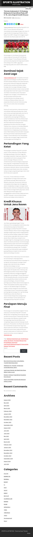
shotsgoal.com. (8, 335)
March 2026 (7, 408)
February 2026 (8, 411)
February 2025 (8, 444)
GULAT (5, 490)
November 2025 (8, 419)
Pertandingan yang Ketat (10, 342)
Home (28, 533)
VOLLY (5, 521)
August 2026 (7, 400)
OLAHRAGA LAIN (8, 499)
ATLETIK (6, 473)
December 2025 (8, 417)
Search (5, 348)
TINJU (5, 515)
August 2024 (7, 461)
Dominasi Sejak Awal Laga (13, 339)
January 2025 (7, 447)
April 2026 (6, 405)
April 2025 (6, 439)
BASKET (6, 482)
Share (21, 24)
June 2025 (6, 433)
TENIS (5, 510)
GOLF (5, 487)
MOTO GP (6, 496)
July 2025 (6, 431)
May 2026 (6, 403)
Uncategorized (8, 518)
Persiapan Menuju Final (20, 340)
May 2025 (6, 436)
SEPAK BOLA (17, 18)
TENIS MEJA (7, 513)
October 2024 (7, 456)
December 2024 (8, 450)
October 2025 (7, 422)
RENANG (6, 501)
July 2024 (6, 464)
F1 (4, 485)
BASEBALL (6, 479)
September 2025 (8, 425)
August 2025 (7, 428)
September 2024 (8, 458)
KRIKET (6, 493)
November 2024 (8, 453)
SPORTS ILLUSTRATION (16, 2)
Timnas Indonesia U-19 (10, 78)
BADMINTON (7, 476)
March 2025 (7, 442)
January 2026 (7, 414)
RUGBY (5, 504)
